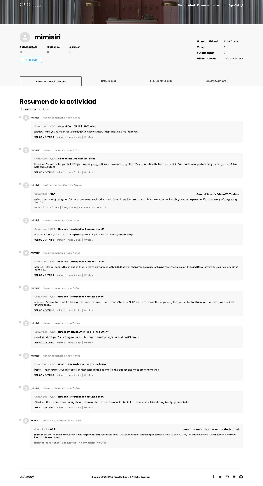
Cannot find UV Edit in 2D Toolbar (77, 126)
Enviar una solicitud (211, 5)
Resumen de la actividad (51, 81)
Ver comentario (44, 137)
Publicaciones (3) (161, 81)
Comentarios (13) (217, 81)
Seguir (33, 60)
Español (233, 5)
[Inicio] (31, 5)
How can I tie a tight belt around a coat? (81, 229)
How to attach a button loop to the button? (83, 331)
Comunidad (186, 5)
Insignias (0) (108, 81)
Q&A (52, 126)
